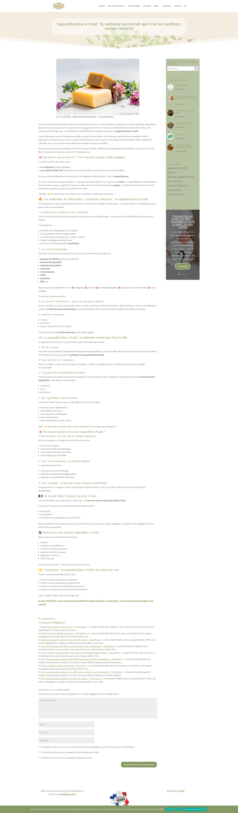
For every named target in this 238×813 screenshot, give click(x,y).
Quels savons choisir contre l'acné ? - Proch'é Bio (63, 627)
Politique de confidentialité (195, 809)
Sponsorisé (172, 190)
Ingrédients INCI (180, 151)
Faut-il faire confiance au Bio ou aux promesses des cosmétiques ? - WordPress (77, 646)
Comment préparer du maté (184, 112)
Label (169, 172)
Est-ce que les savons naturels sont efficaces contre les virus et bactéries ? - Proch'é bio (81, 672)
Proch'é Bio (65, 116)
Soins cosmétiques (176, 185)
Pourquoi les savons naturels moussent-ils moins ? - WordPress (70, 639)
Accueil (102, 6)
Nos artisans (179, 89)
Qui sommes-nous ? (116, 6)
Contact (177, 6)
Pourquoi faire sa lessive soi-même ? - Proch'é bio (64, 665)
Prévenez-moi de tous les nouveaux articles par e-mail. (66, 757)
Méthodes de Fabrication (84, 116)
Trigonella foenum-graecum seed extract (184, 146)
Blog (156, 6)
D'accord (170, 809)
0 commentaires (105, 116)
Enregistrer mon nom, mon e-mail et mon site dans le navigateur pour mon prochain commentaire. (87, 747)
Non (179, 809)
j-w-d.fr (181, 791)
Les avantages (134, 6)
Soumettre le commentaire (138, 764)
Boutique (167, 6)
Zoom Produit (180, 104)
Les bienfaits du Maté (184, 123)
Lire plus (183, 266)
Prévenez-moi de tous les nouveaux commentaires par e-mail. (70, 752)
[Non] (235, 809)
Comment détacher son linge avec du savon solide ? (186, 98)
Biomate (178, 134)
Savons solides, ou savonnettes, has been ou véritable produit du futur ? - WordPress (80, 652)
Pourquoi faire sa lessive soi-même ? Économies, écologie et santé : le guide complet (183, 222)
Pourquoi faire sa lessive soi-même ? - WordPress (64, 633)
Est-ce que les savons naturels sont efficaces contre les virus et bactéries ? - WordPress (81, 659)
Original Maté (181, 85)
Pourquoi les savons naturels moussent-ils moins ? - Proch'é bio (70, 678)
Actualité (147, 6)
